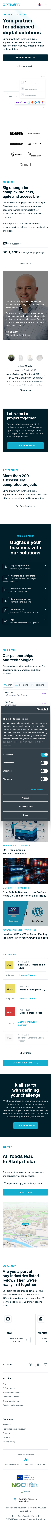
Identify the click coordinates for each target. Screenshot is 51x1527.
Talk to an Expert (24, 66)
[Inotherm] (30, 358)
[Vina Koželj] (39, 358)
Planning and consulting (13, 1405)
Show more (25, 390)
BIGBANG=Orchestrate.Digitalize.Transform (25, 1519)
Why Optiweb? (10, 470)
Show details (37, 790)
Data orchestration (11, 1396)
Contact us (24, 1192)
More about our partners (24, 1063)
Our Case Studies (24, 506)
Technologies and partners (15, 1429)
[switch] (44, 763)
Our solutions (25, 536)
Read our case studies (16, 1339)
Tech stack (9, 649)
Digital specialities (11, 1401)
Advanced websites (12, 1392)
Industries (9, 1265)
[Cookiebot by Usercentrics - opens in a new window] (36, 709)
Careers (6, 1437)
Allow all (26, 798)
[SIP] (11, 358)
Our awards (9, 954)
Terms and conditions (25, 1455)
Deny (25, 815)
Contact (7, 1146)
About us (8, 182)
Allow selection (25, 806)
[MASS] (20, 358)
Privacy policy (9, 1441)
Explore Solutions (24, 57)
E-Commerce (9, 1388)
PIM (4, 1384)
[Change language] (39, 5)
